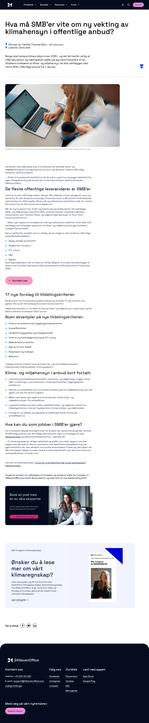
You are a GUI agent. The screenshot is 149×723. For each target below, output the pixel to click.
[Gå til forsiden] (9, 5)
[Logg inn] (123, 4)
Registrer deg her (15, 711)
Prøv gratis (138, 5)
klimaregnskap (13, 436)
